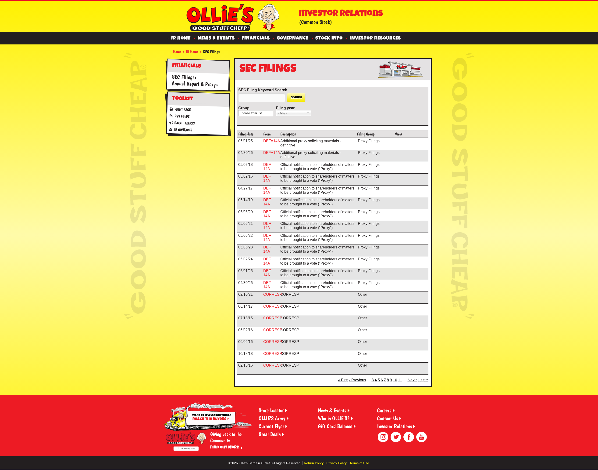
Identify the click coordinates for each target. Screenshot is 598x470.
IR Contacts (183, 129)
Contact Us (387, 418)
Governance (292, 38)
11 (400, 380)
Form (267, 133)
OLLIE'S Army (272, 418)
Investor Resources (375, 38)
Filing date (245, 133)
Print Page (182, 109)
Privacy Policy (336, 463)
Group (243, 108)
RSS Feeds (181, 116)
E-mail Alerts (184, 123)
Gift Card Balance (335, 426)
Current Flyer (271, 426)
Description (288, 133)
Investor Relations (394, 426)
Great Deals (270, 434)
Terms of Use (359, 463)
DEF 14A (267, 167)
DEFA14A (271, 141)
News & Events (216, 38)
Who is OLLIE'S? (333, 418)
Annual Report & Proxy (193, 83)
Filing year (285, 108)
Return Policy (314, 463)
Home (177, 51)
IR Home (181, 38)
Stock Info (329, 38)
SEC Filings (183, 77)
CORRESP (272, 294)
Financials (256, 38)
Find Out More (224, 447)
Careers (384, 410)
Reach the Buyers (209, 419)
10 (395, 380)
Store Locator (271, 410)
